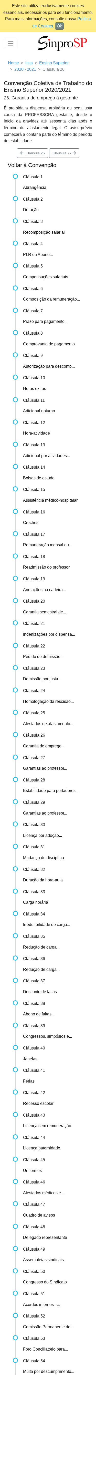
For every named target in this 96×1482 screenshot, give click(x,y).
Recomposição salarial (44, 232)
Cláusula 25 (34, 153)
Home (13, 63)
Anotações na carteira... (44, 590)
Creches (30, 522)
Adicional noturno (39, 411)
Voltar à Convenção (32, 165)
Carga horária (35, 902)
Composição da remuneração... (51, 299)
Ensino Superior (54, 63)
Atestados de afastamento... (48, 724)
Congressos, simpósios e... (47, 1036)
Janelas (30, 1059)
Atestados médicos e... (43, 1193)
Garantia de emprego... (44, 746)
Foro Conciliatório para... (45, 1349)
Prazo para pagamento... (45, 321)
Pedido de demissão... (43, 656)
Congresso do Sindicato (45, 1282)
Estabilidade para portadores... (51, 790)
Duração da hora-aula (43, 880)
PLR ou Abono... (38, 254)
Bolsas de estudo (39, 478)
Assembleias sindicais (43, 1260)
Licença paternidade (41, 1148)
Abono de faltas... (39, 1014)
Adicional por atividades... (46, 456)
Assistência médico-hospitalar (50, 500)
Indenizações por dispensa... (49, 634)
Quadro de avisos (39, 1215)
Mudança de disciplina (43, 858)
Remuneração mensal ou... (47, 545)
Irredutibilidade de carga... (46, 924)
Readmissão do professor (46, 567)
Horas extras (34, 388)
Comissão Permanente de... (48, 1327)
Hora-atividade (36, 433)
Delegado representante (45, 1237)
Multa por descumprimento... (48, 1371)
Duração (31, 210)
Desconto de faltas (40, 992)
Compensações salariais (45, 277)
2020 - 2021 (25, 69)
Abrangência (34, 187)
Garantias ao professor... (45, 768)
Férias (29, 1081)
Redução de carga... (41, 947)
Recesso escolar (38, 1103)
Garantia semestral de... (44, 612)
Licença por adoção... (42, 835)
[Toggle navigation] (10, 43)
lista (29, 63)
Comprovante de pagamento (49, 344)
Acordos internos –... (41, 1304)
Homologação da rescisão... (48, 701)
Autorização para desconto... (49, 366)
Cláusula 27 (62, 153)
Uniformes (32, 1170)
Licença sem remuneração (47, 1126)
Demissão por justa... (42, 679)
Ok (59, 26)
